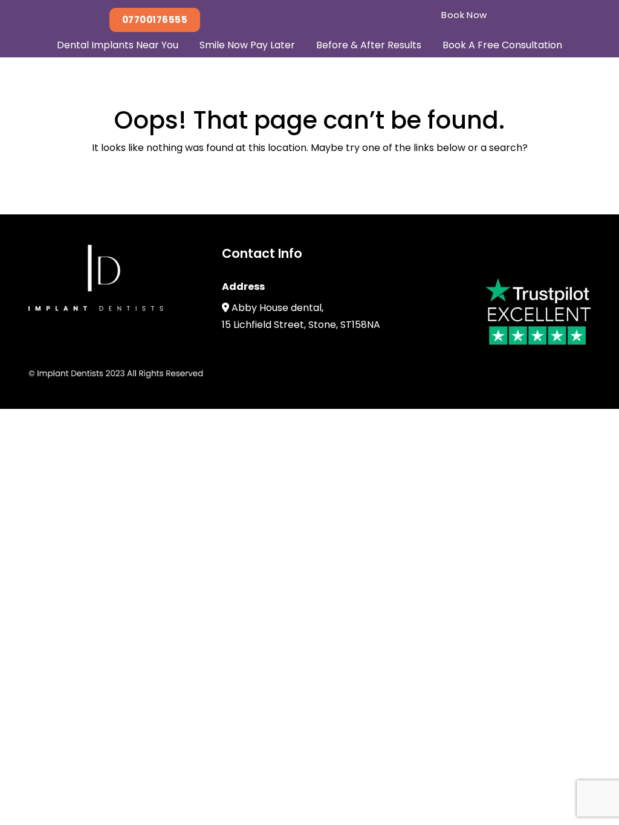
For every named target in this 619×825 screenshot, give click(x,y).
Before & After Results (368, 45)
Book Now (464, 14)
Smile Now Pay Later (247, 45)
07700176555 (154, 19)
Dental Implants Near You (117, 45)
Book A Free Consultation (502, 45)
